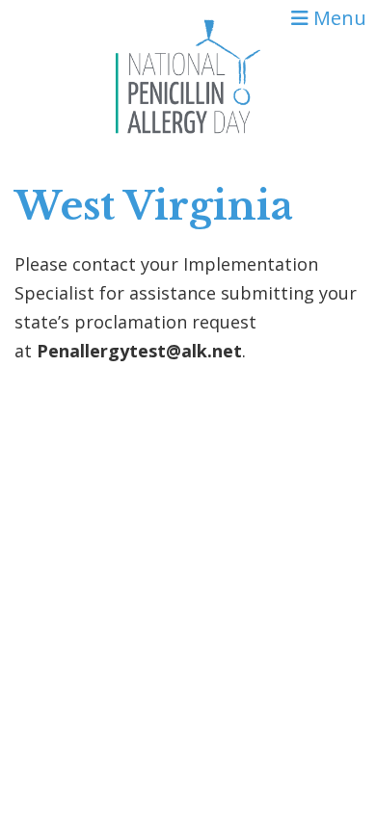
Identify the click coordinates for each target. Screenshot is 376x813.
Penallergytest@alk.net (139, 350)
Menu (337, 18)
